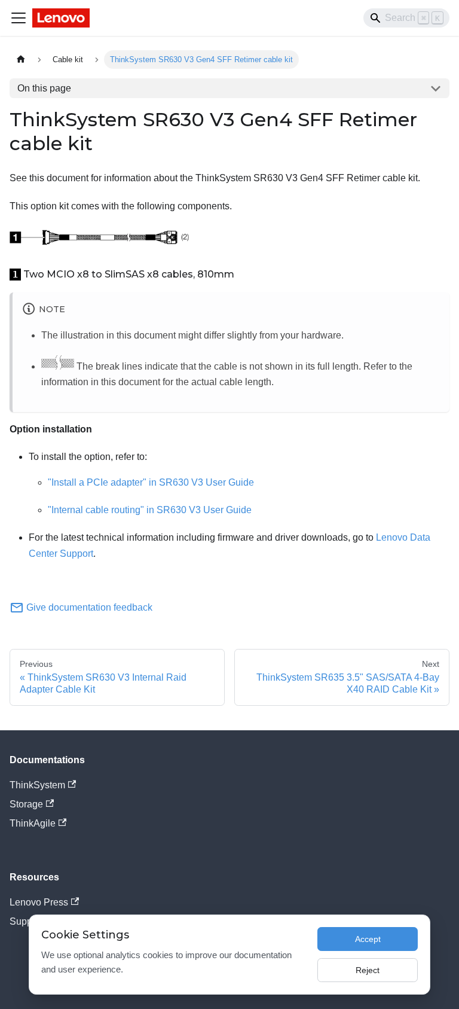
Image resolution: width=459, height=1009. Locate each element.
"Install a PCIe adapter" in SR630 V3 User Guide (151, 482)
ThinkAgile (33, 823)
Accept (368, 939)
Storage (26, 804)
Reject (368, 970)
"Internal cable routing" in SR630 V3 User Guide (150, 510)
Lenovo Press (39, 902)
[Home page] (21, 59)
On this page (44, 88)
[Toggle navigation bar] (18, 18)
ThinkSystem (37, 785)
